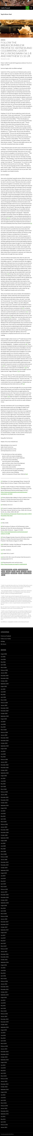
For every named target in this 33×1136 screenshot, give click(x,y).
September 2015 (5, 994)
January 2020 (4, 859)
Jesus (18, 571)
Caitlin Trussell (5, 8)
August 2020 (4, 840)
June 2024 (3, 724)
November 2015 (5, 989)
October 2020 (4, 835)
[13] (9, 396)
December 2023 (4, 737)
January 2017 (4, 951)
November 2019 (5, 865)
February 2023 (4, 759)
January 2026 (4, 672)
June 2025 (3, 691)
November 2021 (5, 800)
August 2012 (4, 1092)
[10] (26, 367)
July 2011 (3, 1116)
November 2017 (5, 924)
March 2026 (4, 667)
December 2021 (4, 797)
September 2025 (5, 683)
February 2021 (4, 824)
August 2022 (4, 775)
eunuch (8, 571)
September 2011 (5, 1113)
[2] (9, 218)
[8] (26, 344)
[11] (19, 371)
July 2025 (3, 689)
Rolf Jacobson (27, 573)
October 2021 (4, 802)
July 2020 (3, 843)
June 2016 (3, 970)
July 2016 (3, 967)
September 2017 (5, 929)
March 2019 (4, 886)
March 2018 (4, 913)
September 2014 (5, 1027)
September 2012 (5, 1089)
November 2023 (5, 740)
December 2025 (4, 675)
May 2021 (3, 816)
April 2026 (3, 664)
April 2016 (3, 975)
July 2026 (3, 656)
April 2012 (3, 1100)
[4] (8, 274)
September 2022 (5, 773)
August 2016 (4, 965)
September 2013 (5, 1059)
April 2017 (3, 943)
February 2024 (4, 732)
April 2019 (3, 883)
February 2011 (4, 1124)
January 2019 (4, 892)
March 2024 (4, 729)
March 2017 (4, 946)
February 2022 (4, 792)
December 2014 (4, 1019)
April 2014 (3, 1040)
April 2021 (3, 819)
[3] (31, 223)
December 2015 (4, 986)
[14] (27, 474)
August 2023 (4, 748)
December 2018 (4, 894)
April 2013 (3, 1073)
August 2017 (4, 932)
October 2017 (4, 927)
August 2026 (4, 654)
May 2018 (3, 908)
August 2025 (4, 686)
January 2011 (4, 1127)
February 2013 (4, 1078)
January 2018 (4, 919)
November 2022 (5, 767)
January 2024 (4, 735)
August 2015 (4, 997)
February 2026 (4, 670)
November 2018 (5, 897)
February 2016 (4, 981)
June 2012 (3, 1097)
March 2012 (4, 1103)
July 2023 (3, 751)
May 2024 (3, 727)
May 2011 (3, 1119)
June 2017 (3, 938)
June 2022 (3, 781)
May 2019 (3, 881)
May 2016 (3, 973)
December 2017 (4, 921)
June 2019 (3, 878)
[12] (24, 384)
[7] (10, 317)
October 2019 (4, 867)
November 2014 (5, 1021)
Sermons (3, 40)
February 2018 (4, 916)
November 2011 (5, 1111)
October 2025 (4, 681)
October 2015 (4, 992)
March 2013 (4, 1076)
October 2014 (4, 1024)
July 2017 (3, 935)
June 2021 (3, 813)
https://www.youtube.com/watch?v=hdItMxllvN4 (14, 564)
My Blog (3, 641)
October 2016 (4, 959)
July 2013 (3, 1065)
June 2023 (3, 754)
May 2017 (3, 940)
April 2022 (3, 786)
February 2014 (4, 1046)
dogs (3, 571)
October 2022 (4, 770)
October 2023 (4, 743)
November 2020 (5, 832)
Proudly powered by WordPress (7, 1134)
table (3, 575)
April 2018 (3, 911)
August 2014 (4, 1030)
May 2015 (3, 1005)
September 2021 (5, 805)
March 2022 (4, 789)
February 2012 (4, 1105)
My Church (3, 644)
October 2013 (4, 1057)
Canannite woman (23, 569)
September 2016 (5, 962)
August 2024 (4, 718)
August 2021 (4, 808)
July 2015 (3, 1000)
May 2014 (3, 1038)
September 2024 (5, 716)
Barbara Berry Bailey (7, 569)
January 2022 (4, 794)
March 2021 (4, 821)
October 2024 (4, 713)
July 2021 (3, 810)
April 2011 (3, 1122)
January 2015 (4, 1016)
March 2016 (4, 978)
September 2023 (5, 746)
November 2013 (5, 1054)
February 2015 (4, 1013)
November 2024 (5, 710)
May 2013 (3, 1070)
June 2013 (3, 1067)
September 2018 (5, 902)
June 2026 (3, 659)
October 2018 (4, 900)
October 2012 (4, 1086)
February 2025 (4, 702)
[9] (4, 366)
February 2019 (4, 889)
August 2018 (4, 905)
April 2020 (3, 851)
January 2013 (4, 1081)
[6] (27, 311)
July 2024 (3, 721)
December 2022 (4, 764)
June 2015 (3, 1003)
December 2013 (4, 1051)
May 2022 (3, 783)
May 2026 (3, 662)
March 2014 (4, 1043)
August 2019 (4, 873)
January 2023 (4, 762)
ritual (20, 573)
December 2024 (4, 708)
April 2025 (3, 697)
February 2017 (4, 948)
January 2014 (4, 1049)
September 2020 (5, 838)
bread (15, 569)
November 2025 (5, 678)
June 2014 (3, 1035)
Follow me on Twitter (6, 638)
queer (29, 571)
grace (13, 571)
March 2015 (4, 1011)
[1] (7, 218)
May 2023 (3, 756)
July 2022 (3, 778)
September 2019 (5, 870)
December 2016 (4, 954)
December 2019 (4, 862)
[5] (23, 308)
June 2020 (3, 846)
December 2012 (4, 1084)
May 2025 (3, 694)
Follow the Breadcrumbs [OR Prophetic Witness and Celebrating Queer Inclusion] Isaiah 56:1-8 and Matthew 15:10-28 (16, 49)
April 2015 (3, 1008)
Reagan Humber (5, 573)
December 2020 (4, 829)
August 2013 (4, 1062)
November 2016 (5, 957)
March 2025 (4, 700)
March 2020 (4, 854)
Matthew (24, 571)
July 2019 (3, 875)
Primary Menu (31, 8)
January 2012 (4, 1108)
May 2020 (3, 848)
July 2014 (3, 1032)
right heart (14, 573)
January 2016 (4, 984)
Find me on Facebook (6, 636)
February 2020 (4, 856)
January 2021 (4, 827)
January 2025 (4, 705)
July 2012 (3, 1094)
